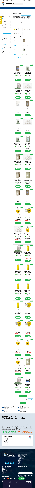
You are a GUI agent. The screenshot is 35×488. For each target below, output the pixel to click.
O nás (19, 462)
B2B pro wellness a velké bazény (22, 454)
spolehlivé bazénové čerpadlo (26, 15)
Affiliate (19, 463)
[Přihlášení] (28, 4)
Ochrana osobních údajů (21, 456)
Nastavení (7, 485)
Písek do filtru (7, 39)
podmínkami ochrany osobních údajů (25, 476)
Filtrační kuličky (7, 41)
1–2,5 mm (7, 21)
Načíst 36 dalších (23, 395)
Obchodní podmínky (21, 455)
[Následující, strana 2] (29, 399)
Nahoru (23, 402)
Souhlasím (28, 482)
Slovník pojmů (20, 459)
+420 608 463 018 (22, 0)
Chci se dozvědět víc (22, 24)
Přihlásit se (22, 478)
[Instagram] (8, 463)
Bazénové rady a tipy (5, 0)
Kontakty (19, 464)
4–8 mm (7, 27)
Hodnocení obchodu (21, 458)
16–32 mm (7, 24)
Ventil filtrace (7, 42)
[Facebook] (6, 463)
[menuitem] (4, 8)
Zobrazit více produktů (22, 57)
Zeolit (7, 36)
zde (8, 483)
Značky (19, 461)
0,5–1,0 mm (7, 22)
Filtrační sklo (7, 38)
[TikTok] (13, 463)
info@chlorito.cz (30, 0)
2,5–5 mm (7, 25)
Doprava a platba (20, 457)
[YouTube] (11, 463)
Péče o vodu (19, 460)
